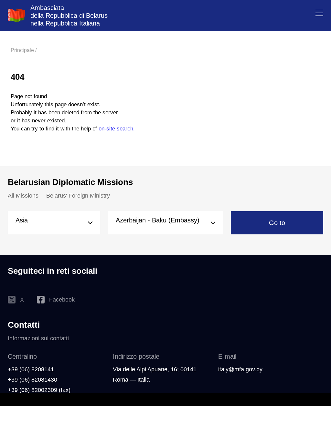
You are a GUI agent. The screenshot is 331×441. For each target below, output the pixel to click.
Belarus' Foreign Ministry (78, 195)
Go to (277, 222)
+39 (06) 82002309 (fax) (39, 390)
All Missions (23, 195)
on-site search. (117, 129)
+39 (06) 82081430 (32, 379)
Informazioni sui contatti (38, 338)
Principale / (24, 50)
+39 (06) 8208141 (31, 369)
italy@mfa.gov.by (240, 369)
